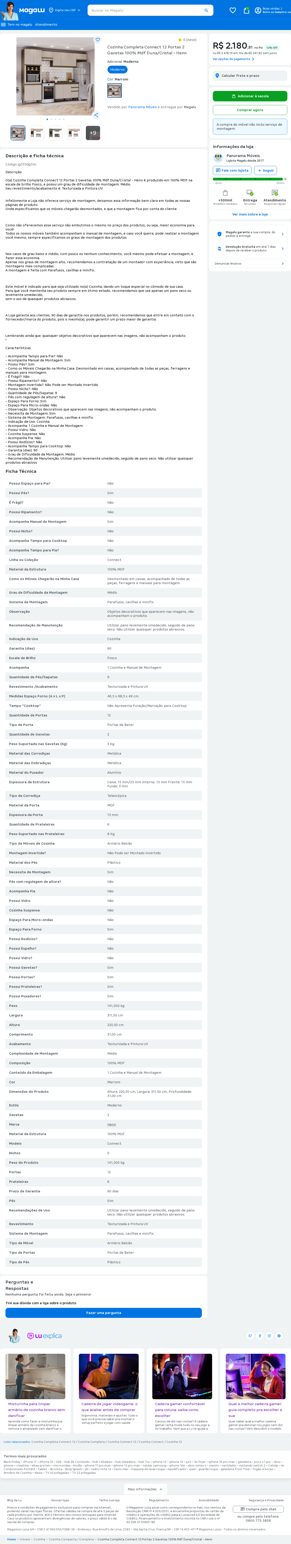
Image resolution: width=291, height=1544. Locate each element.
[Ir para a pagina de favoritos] (233, 10)
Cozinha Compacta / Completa (71, 1539)
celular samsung (154, 1465)
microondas (61, 1465)
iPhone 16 (46, 1462)
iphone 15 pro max (127, 1465)
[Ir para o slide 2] (51, 119)
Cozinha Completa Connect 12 (53, 1442)
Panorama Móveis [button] (142, 107)
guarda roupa (208, 1469)
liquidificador (177, 1469)
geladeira (244, 1462)
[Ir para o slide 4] (59, 119)
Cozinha (39, 1539)
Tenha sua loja (109, 1500)
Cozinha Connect (151, 1442)
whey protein (41, 1465)
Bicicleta (56, 1469)
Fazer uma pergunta (103, 1313)
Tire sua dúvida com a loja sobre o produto (40, 1303)
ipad (192, 1469)
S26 (58, 1462)
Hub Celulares (102, 1462)
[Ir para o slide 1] (47, 119)
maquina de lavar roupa (148, 1469)
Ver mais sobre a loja (250, 214)
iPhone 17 (30, 1462)
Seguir (268, 170)
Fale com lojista (235, 170)
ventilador (229, 1465)
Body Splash (73, 1469)
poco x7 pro (262, 1462)
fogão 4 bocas (263, 1469)
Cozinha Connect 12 (122, 1442)
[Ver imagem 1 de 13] (55, 76)
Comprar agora (250, 110)
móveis (25, 1539)
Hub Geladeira (125, 1462)
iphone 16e (177, 1465)
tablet (42, 1469)
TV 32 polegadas (84, 1472)
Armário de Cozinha (18, 1472)
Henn (111, 1124)
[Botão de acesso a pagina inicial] (22, 10)
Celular (273, 1465)
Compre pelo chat (261, 1509)
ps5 (188, 1462)
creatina (22, 1465)
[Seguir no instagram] (269, 1335)
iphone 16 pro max (222, 1462)
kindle (77, 1465)
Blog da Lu (14, 1500)
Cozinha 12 (174, 1442)
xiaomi (214, 1465)
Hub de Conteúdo (77, 1462)
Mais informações (142, 1489)
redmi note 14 (101, 1469)
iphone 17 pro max (98, 1465)
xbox (277, 1462)
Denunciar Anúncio (228, 263)
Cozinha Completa (91, 1442)
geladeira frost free (235, 1469)
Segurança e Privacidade (266, 1500)
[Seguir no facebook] (260, 1335)
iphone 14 (176, 1462)
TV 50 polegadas (57, 1472)
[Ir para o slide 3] (55, 119)
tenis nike (121, 1469)
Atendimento (46, 24)
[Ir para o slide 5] (63, 119)
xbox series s (197, 1465)
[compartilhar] (96, 115)
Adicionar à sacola (253, 96)
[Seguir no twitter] (250, 1335)
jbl (86, 1469)
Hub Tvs (144, 1462)
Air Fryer (200, 1462)
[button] (206, 10)
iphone (8, 1465)
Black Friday (12, 1462)
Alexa (38, 1472)
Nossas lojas (60, 1500)
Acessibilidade (209, 1500)
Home (11, 1539)
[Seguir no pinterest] (279, 1335)
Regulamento (159, 1500)
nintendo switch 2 (252, 1465)
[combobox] (150, 10)
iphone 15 (159, 1462)
